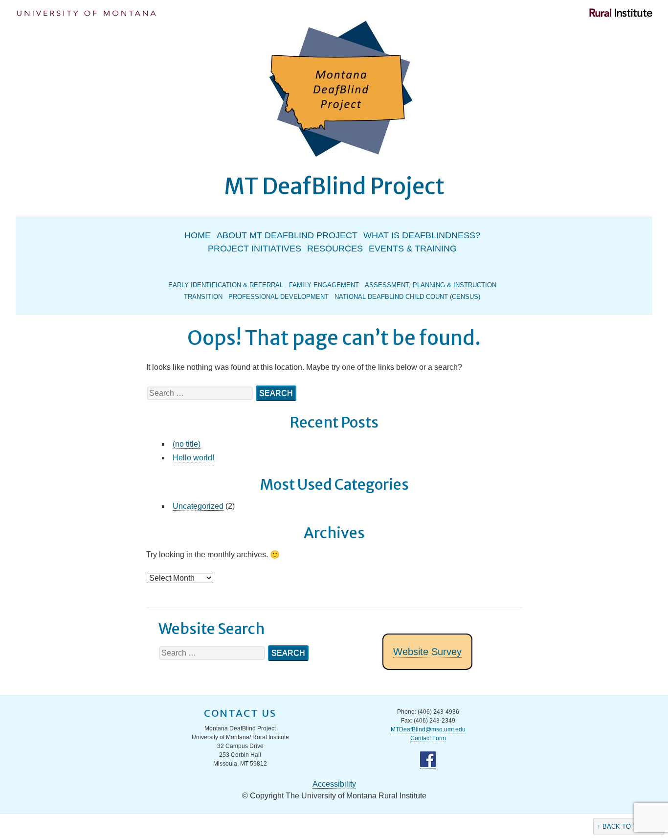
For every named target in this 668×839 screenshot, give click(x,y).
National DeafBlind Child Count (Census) (407, 296)
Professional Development (278, 296)
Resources (335, 248)
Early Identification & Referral (225, 285)
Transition (203, 296)
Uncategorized (198, 506)
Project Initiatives (254, 248)
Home (197, 235)
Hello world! (193, 458)
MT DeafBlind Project (334, 186)
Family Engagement (324, 285)
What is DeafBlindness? (421, 235)
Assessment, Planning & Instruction (430, 285)
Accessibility (334, 784)
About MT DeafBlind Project (287, 235)
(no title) (186, 444)
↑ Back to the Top (629, 826)
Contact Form (428, 738)
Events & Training (413, 248)
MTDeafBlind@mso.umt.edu (428, 729)
